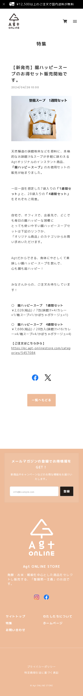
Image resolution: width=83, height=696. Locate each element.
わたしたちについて (58, 616)
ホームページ (53, 623)
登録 (66, 491)
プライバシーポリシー (41, 666)
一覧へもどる (41, 400)
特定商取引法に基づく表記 (41, 672)
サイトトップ (15, 616)
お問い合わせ (15, 630)
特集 (9, 623)
